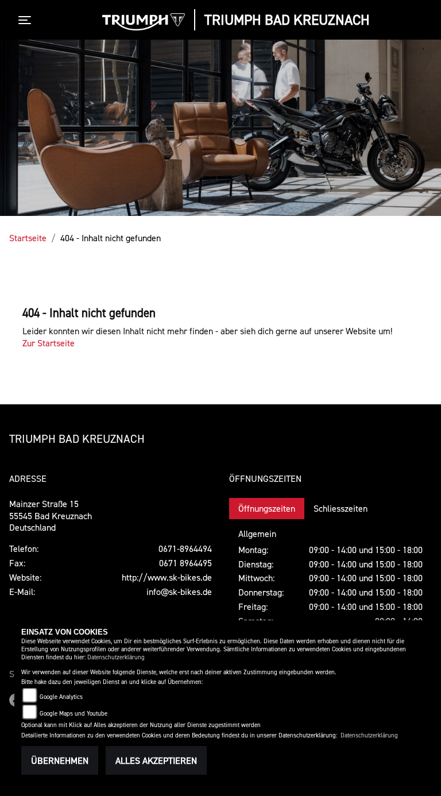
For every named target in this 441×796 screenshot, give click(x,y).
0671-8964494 (185, 548)
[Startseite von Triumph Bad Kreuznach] (143, 21)
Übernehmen (59, 760)
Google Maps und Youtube (73, 713)
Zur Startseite (48, 343)
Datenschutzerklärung (116, 657)
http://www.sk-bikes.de (167, 577)
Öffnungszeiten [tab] (266, 508)
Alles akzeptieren (156, 760)
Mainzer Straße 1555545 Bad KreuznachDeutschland (50, 516)
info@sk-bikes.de (179, 591)
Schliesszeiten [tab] (341, 508)
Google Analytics (61, 697)
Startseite (28, 238)
